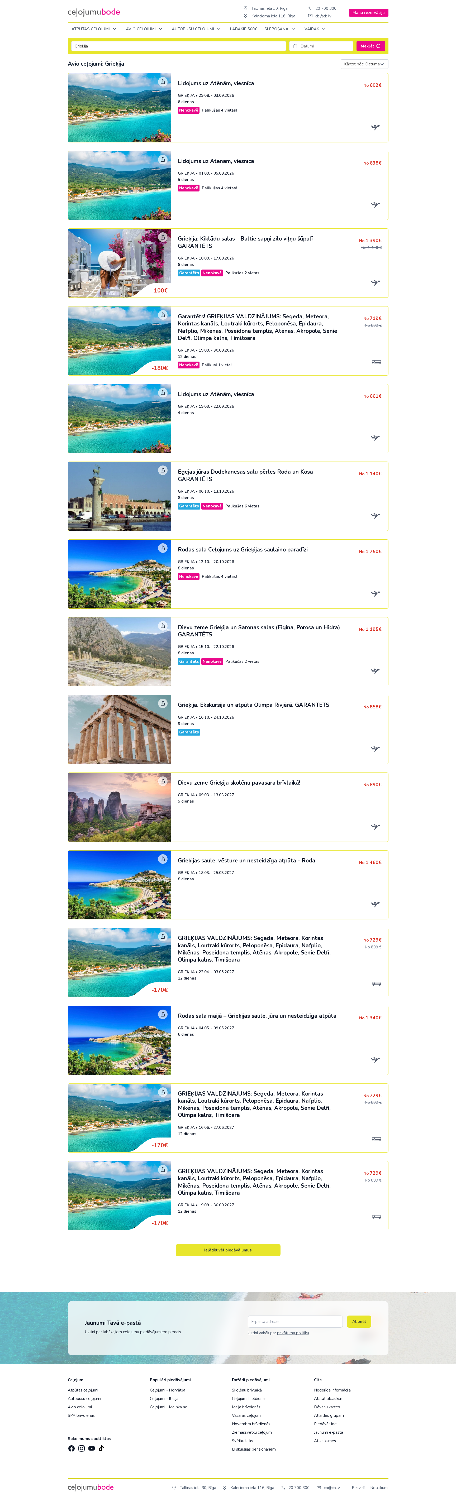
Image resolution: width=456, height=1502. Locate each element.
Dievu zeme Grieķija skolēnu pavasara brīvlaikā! (239, 782)
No (372, 85)
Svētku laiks (242, 1440)
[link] (228, 107)
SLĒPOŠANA (276, 29)
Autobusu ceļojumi (84, 1398)
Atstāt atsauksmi (329, 1398)
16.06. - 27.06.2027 (216, 1127)
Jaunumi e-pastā (328, 1432)
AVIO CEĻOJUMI (141, 29)
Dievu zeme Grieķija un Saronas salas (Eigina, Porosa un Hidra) (259, 631)
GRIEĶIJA (186, 95)
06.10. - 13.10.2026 (216, 491)
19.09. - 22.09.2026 (216, 406)
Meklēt (367, 46)
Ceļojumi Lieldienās (249, 1398)
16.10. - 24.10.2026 (216, 717)
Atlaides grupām (329, 1415)
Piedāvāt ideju (327, 1424)
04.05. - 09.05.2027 (216, 1028)
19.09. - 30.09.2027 (216, 1205)
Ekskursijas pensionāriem (254, 1449)
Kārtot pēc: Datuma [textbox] (362, 64)
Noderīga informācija (332, 1390)
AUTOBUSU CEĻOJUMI (193, 29)
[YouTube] (91, 1447)
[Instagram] (81, 1446)
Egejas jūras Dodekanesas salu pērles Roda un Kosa (245, 475)
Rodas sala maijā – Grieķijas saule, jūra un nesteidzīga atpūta (257, 1016)
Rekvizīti (359, 1487)
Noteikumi (379, 1487)
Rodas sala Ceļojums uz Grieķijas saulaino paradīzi (243, 549)
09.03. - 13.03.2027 (216, 795)
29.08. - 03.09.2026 (216, 95)
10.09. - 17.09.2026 (216, 258)
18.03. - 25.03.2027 (216, 872)
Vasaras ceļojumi (247, 1415)
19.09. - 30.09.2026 (216, 350)
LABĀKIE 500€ (243, 29)
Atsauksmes (325, 1440)
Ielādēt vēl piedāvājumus (228, 1250)
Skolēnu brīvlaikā (247, 1390)
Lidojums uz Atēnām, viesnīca (216, 83)
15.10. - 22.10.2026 (216, 646)
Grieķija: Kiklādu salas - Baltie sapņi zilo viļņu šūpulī (245, 242)
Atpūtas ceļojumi (91, 29)
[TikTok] (101, 1446)
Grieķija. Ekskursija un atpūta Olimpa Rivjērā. (253, 705)
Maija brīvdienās (246, 1407)
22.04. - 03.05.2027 (216, 972)
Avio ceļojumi (80, 1407)
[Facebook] (71, 1446)
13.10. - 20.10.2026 (216, 561)
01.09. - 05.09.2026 (216, 173)
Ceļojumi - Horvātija (167, 1390)
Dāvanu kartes (327, 1407)
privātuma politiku (293, 1333)
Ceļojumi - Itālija (164, 1398)
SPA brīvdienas (81, 1415)
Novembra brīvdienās (251, 1424)
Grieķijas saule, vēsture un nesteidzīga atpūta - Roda (246, 860)
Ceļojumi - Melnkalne (168, 1407)
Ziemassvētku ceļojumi (252, 1432)
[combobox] (364, 64)
